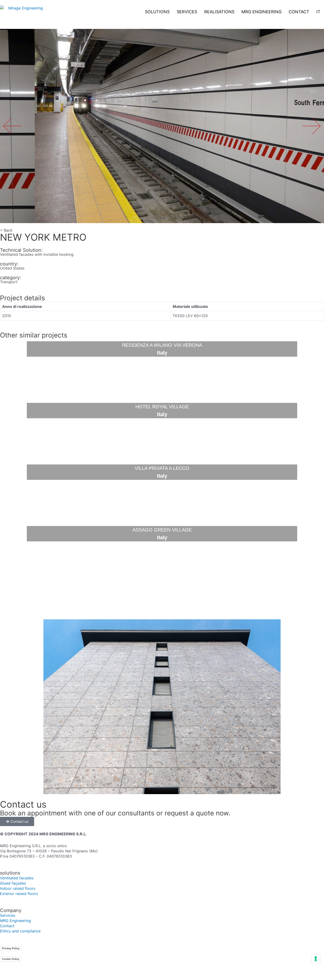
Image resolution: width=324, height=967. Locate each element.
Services (187, 11)
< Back (6, 230)
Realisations (219, 11)
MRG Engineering (261, 11)
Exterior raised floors (19, 893)
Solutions (157, 11)
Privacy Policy (10, 948)
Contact (299, 11)
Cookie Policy (10, 959)
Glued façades (13, 883)
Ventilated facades (16, 878)
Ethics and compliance (20, 931)
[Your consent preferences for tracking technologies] (315, 958)
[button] (311, 126)
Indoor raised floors (17, 888)
